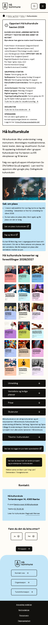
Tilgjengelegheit (24, 621)
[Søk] (34, 6)
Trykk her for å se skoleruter (15, 109)
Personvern (24, 615)
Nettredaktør (24, 610)
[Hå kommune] (11, 6)
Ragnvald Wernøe (33, 513)
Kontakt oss (20, 573)
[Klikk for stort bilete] (10, 274)
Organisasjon (20, 582)
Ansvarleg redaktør (24, 605)
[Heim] (4, 16)
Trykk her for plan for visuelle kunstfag (19, 101)
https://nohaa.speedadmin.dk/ (27, 122)
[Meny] (43, 6)
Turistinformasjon (22, 592)
